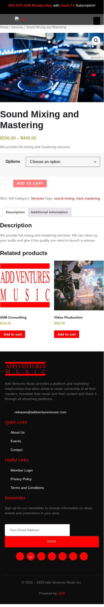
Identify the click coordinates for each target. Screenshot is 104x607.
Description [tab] (15, 212)
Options (13, 161)
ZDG (61, 593)
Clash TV (67, 5)
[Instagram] (41, 556)
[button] (96, 21)
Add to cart (30, 183)
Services (17, 27)
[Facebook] (62, 556)
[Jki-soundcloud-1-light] (31, 556)
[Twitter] (52, 556)
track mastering (88, 198)
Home (4, 27)
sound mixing (64, 198)
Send (51, 541)
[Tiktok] (84, 556)
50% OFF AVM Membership (30, 5)
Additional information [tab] (49, 212)
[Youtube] (20, 556)
